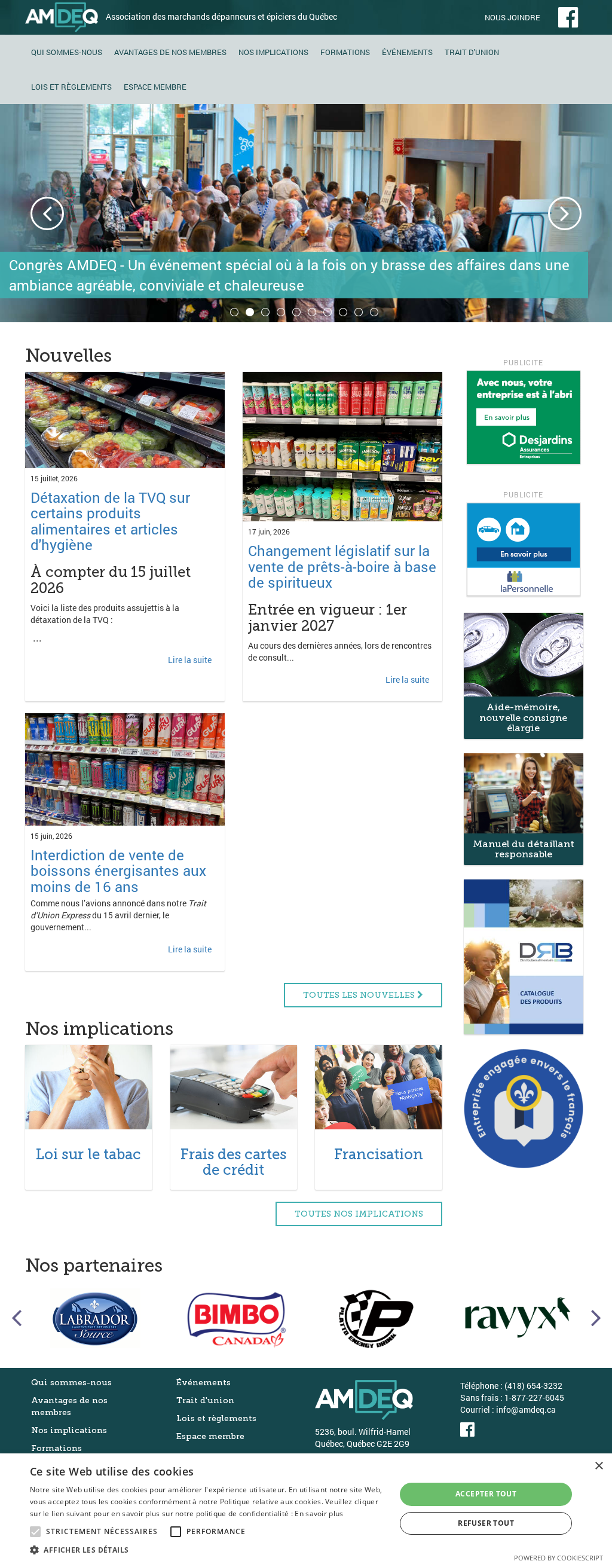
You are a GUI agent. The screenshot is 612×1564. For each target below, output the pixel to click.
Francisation (378, 1154)
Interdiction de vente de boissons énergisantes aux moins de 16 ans (118, 870)
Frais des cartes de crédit (233, 1161)
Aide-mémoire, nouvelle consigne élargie (523, 717)
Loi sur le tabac (88, 1154)
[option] (306, 213)
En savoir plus (319, 1513)
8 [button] (345, 314)
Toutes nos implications (359, 1214)
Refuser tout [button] (486, 1523)
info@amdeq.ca (526, 1409)
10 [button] (376, 314)
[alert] (306, 1508)
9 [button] (360, 314)
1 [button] (236, 314)
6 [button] (314, 314)
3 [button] (267, 314)
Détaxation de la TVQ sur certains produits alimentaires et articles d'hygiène (110, 521)
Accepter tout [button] (485, 1494)
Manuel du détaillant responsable (523, 849)
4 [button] (283, 314)
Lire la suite (190, 659)
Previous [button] (47, 213)
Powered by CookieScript (558, 1557)
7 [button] (329, 314)
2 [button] (252, 314)
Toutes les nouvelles (360, 995)
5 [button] (298, 314)
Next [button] (565, 213)
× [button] (598, 1466)
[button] (207, 1549)
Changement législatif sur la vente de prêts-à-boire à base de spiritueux (342, 566)
